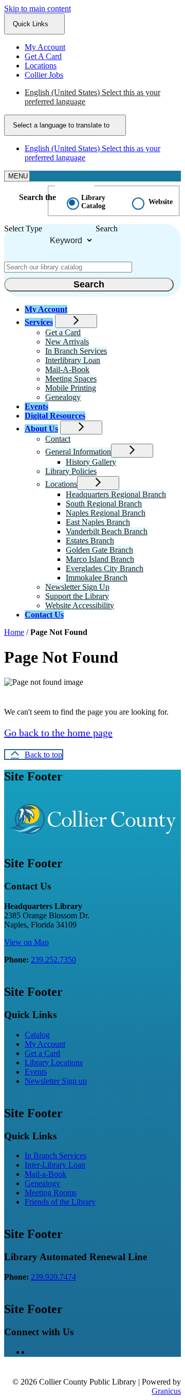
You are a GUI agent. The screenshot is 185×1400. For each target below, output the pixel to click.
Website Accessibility (79, 605)
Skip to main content (37, 8)
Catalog (37, 1034)
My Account (45, 1044)
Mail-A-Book (67, 369)
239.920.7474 (53, 1276)
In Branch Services (76, 351)
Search (107, 228)
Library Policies (71, 471)
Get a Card (63, 332)
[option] (103, 97)
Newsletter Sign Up (77, 587)
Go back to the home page (58, 732)
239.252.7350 (53, 959)
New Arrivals (67, 341)
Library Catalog (93, 202)
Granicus (166, 1391)
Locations (61, 484)
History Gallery (91, 462)
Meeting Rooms (51, 1192)
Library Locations (54, 1062)
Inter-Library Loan (55, 1164)
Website (161, 202)
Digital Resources (55, 415)
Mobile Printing (70, 388)
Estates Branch (90, 540)
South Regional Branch (104, 503)
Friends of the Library (60, 1201)
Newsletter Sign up (56, 1081)
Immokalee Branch (96, 577)
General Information (78, 451)
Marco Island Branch (100, 559)
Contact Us (44, 614)
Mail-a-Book (45, 1174)
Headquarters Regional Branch (116, 494)
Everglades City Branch (104, 568)
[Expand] (76, 321)
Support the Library (77, 596)
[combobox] (65, 125)
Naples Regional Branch (105, 512)
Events (36, 406)
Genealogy (63, 397)
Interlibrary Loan (72, 360)
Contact (57, 438)
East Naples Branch (98, 522)
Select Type (23, 228)
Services (39, 322)
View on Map (26, 942)
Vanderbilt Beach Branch (106, 531)
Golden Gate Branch (99, 550)
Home (14, 632)
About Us (41, 428)
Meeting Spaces (71, 378)
